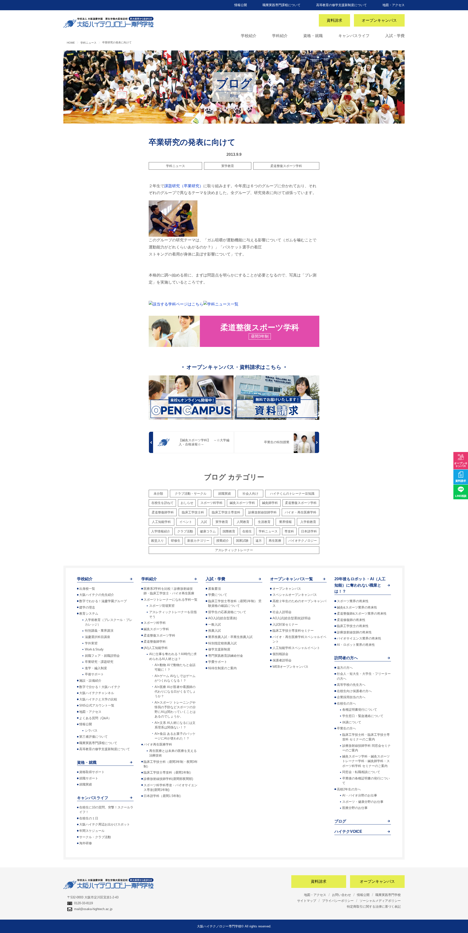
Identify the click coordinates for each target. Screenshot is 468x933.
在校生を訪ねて (162, 503)
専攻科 (289, 531)
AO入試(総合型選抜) (222, 618)
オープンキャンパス (379, 20)
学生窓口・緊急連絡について (362, 716)
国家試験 (242, 540)
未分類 (158, 493)
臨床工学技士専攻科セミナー (293, 630)
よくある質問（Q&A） (95, 718)
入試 (204, 522)
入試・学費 (395, 36)
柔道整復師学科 (163, 512)
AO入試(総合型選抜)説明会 (292, 618)
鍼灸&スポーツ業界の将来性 (357, 607)
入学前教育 (308, 522)
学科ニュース (175, 166)
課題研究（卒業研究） (183, 186)
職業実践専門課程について (282, 5)
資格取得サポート (92, 772)
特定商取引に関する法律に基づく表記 (374, 906)
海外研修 (85, 843)
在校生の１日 (88, 818)
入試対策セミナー (285, 624)
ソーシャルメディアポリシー (380, 901)
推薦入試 (214, 630)
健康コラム (208, 531)
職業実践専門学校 (388, 895)
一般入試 (214, 624)
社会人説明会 (282, 612)
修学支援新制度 (219, 649)
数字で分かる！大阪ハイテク (99, 687)
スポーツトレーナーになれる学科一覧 (170, 599)
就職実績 (224, 493)
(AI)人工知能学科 (156, 648)
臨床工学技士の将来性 (353, 626)
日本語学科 (309, 531)
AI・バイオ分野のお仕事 (359, 795)
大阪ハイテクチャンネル (96, 693)
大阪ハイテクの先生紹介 (96, 595)
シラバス (91, 730)
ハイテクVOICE (348, 831)
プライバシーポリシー (338, 901)
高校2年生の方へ (349, 789)
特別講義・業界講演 (99, 630)
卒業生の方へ (346, 728)
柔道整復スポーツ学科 (286, 166)
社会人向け (250, 493)
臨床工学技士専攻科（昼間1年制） (168, 772)
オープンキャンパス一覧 (291, 579)
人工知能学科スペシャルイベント (296, 648)
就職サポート (88, 778)
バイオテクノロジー (302, 540)
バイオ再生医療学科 (158, 744)
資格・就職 (313, 36)
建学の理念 (87, 607)
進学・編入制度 (96, 668)
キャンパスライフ (354, 36)
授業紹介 (222, 540)
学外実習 (91, 643)
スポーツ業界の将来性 (353, 601)
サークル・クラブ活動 (95, 837)
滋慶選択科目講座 (97, 637)
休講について (351, 722)
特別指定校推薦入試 (222, 643)
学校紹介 (248, 36)
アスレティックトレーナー (234, 550)
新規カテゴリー (198, 540)
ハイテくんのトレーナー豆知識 (292, 493)
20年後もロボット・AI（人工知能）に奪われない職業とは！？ (360, 585)
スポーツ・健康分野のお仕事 (362, 802)
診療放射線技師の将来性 (354, 632)
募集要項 (214, 588)
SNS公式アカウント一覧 (96, 705)
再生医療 (275, 540)
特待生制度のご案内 (222, 668)
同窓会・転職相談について (361, 772)
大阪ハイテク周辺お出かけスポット (104, 824)
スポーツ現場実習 (162, 606)
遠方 (258, 540)
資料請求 (334, 20)
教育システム (88, 613)
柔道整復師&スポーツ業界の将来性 (362, 613)
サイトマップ (306, 901)
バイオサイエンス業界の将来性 (359, 638)
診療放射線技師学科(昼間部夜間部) (168, 779)
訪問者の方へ (346, 658)
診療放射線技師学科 (262, 512)
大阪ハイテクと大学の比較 (98, 699)
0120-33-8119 (83, 903)
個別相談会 (280, 654)
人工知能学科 (161, 522)
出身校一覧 (87, 588)
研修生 (175, 540)
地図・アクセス (393, 5)
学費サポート (217, 662)
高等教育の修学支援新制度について (341, 5)
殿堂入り (157, 540)
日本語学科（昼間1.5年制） (163, 796)
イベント (185, 522)
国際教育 (229, 531)
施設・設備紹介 (90, 680)
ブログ (340, 821)
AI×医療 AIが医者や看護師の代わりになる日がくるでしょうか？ (175, 691)
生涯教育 (264, 522)
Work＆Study (94, 649)
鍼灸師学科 (270, 503)
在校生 (247, 531)
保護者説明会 (282, 660)
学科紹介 (280, 36)
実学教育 (227, 166)
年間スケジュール (92, 831)
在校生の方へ (346, 703)
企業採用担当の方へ (351, 697)
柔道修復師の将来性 (351, 620)
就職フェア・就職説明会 (102, 656)
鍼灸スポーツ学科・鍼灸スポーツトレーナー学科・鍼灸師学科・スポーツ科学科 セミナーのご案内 (366, 761)
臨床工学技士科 (193, 512)
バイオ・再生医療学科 (300, 512)
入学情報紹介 (160, 531)
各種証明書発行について (359, 709)
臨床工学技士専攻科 (226, 512)
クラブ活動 (185, 531)
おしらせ (187, 503)
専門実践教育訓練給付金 (225, 656)
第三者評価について (93, 736)
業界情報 (285, 522)
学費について (217, 595)
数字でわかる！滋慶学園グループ (103, 601)
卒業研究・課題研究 (99, 662)
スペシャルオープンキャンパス (295, 595)
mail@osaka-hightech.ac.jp (93, 909)
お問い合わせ (341, 895)
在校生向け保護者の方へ (354, 691)
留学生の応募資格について (227, 612)
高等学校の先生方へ (351, 685)
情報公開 (240, 5)
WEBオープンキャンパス (290, 666)
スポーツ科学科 (211, 503)
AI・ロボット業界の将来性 (356, 645)
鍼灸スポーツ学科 (242, 503)
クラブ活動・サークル (190, 493)
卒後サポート (94, 674)
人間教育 (243, 522)
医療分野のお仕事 (355, 808)
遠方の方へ (345, 667)
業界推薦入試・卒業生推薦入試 (230, 637)
